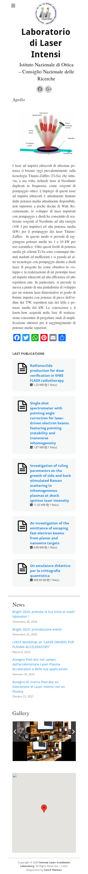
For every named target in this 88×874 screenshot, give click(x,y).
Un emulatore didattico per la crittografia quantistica (50, 570)
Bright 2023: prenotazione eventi (37, 629)
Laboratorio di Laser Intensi (45, 43)
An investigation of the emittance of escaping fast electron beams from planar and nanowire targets (49, 533)
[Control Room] (50, 731)
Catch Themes (53, 870)
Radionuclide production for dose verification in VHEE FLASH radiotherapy (47, 373)
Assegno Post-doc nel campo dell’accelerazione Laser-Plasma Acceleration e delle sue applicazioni (40, 664)
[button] (44, 809)
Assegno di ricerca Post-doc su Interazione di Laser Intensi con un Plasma (38, 687)
